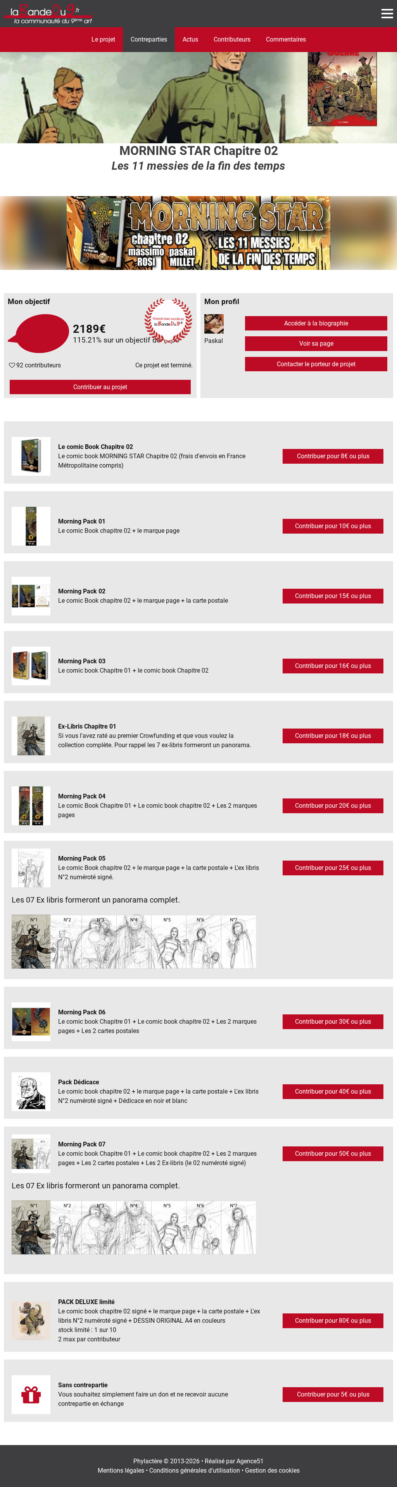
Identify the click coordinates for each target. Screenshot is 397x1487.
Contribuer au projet (100, 387)
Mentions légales (121, 1470)
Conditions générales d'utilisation (194, 1470)
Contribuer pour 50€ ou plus (333, 1153)
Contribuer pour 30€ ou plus (333, 1021)
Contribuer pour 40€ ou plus (333, 1091)
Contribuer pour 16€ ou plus (333, 666)
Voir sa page (316, 343)
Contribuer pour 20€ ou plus (333, 805)
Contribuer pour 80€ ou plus (333, 1320)
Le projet (103, 39)
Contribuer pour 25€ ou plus (333, 867)
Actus (190, 39)
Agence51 (250, 1461)
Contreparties (149, 39)
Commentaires (286, 39)
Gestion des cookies (272, 1470)
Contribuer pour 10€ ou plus (333, 526)
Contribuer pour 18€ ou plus (333, 735)
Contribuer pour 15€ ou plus (333, 596)
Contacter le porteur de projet (316, 364)
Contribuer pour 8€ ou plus (333, 456)
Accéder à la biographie (316, 323)
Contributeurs (232, 39)
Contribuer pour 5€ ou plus (333, 1394)
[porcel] (198, 85)
